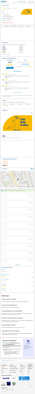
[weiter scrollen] (33, 26)
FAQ (21, 372)
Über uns (2, 366)
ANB (28, 372)
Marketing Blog (22, 366)
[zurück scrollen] (1, 26)
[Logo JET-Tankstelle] (31, 112)
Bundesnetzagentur (6, 343)
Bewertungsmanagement (14, 368)
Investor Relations (4, 368)
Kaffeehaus (3, 288)
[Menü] (33, 1)
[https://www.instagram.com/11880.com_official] (5, 390)
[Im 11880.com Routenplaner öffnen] (31, 169)
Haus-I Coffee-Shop (5, 279)
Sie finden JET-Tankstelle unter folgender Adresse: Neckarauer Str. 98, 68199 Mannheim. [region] (15, 301)
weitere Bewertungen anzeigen (17, 92)
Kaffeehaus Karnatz (5, 274)
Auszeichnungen (13, 25)
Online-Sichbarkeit (13, 366)
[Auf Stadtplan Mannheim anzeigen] (33, 168)
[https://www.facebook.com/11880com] (2, 390)
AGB (28, 370)
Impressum (29, 366)
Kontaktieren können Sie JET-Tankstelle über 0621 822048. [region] (11, 307)
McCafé (3, 269)
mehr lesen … (7, 77)
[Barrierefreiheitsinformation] (32, 1)
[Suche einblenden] (29, 1)
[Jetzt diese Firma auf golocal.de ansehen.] (23, 61)
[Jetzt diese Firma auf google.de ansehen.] (23, 66)
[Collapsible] (32, 299)
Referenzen (22, 368)
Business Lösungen (13, 372)
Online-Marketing (12, 370)
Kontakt (21, 370)
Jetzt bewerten (10, 67)
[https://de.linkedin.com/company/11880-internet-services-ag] (10, 390)
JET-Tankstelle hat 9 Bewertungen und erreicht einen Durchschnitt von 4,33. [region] (13, 327)
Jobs (2, 370)
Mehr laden (17, 264)
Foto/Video (7, 25)
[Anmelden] (30, 2)
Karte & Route (28, 25)
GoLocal (10, 74)
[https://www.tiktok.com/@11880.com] (7, 390)
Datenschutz (30, 368)
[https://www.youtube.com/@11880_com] (12, 390)
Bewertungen (21, 25)
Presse (2, 372)
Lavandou (3, 283)
